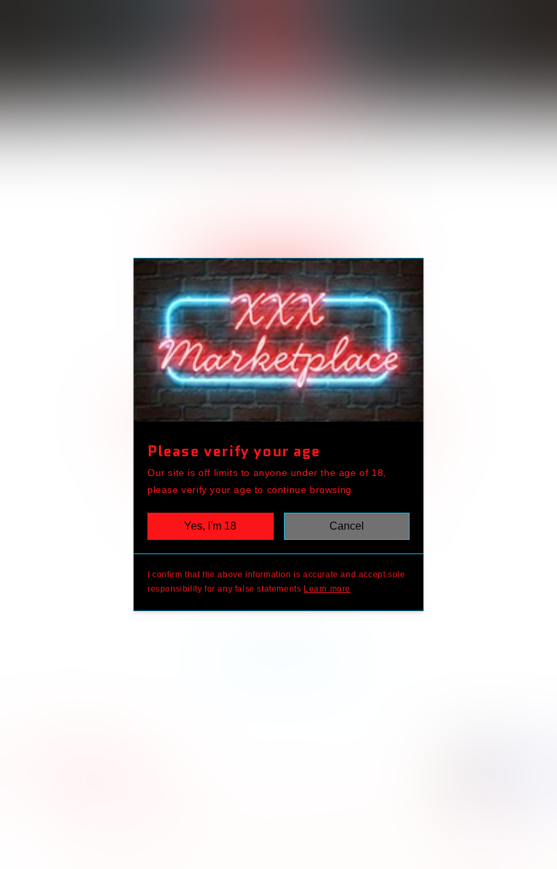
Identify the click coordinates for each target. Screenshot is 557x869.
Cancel (346, 526)
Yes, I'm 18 (210, 526)
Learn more (327, 589)
